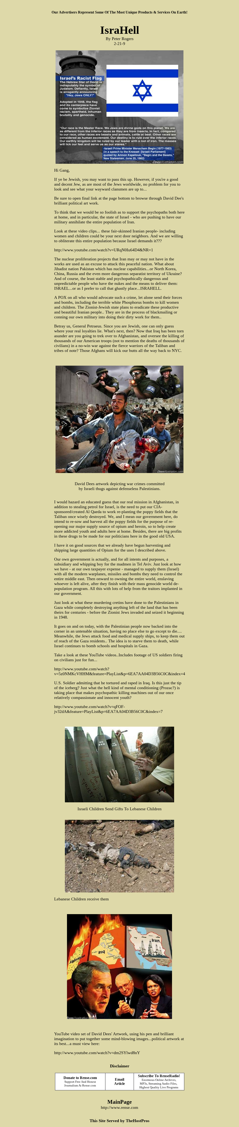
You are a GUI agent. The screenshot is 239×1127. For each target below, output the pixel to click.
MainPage (119, 1102)
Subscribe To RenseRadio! (159, 1076)
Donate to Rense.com (80, 1078)
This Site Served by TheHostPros (119, 1120)
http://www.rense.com (119, 1107)
